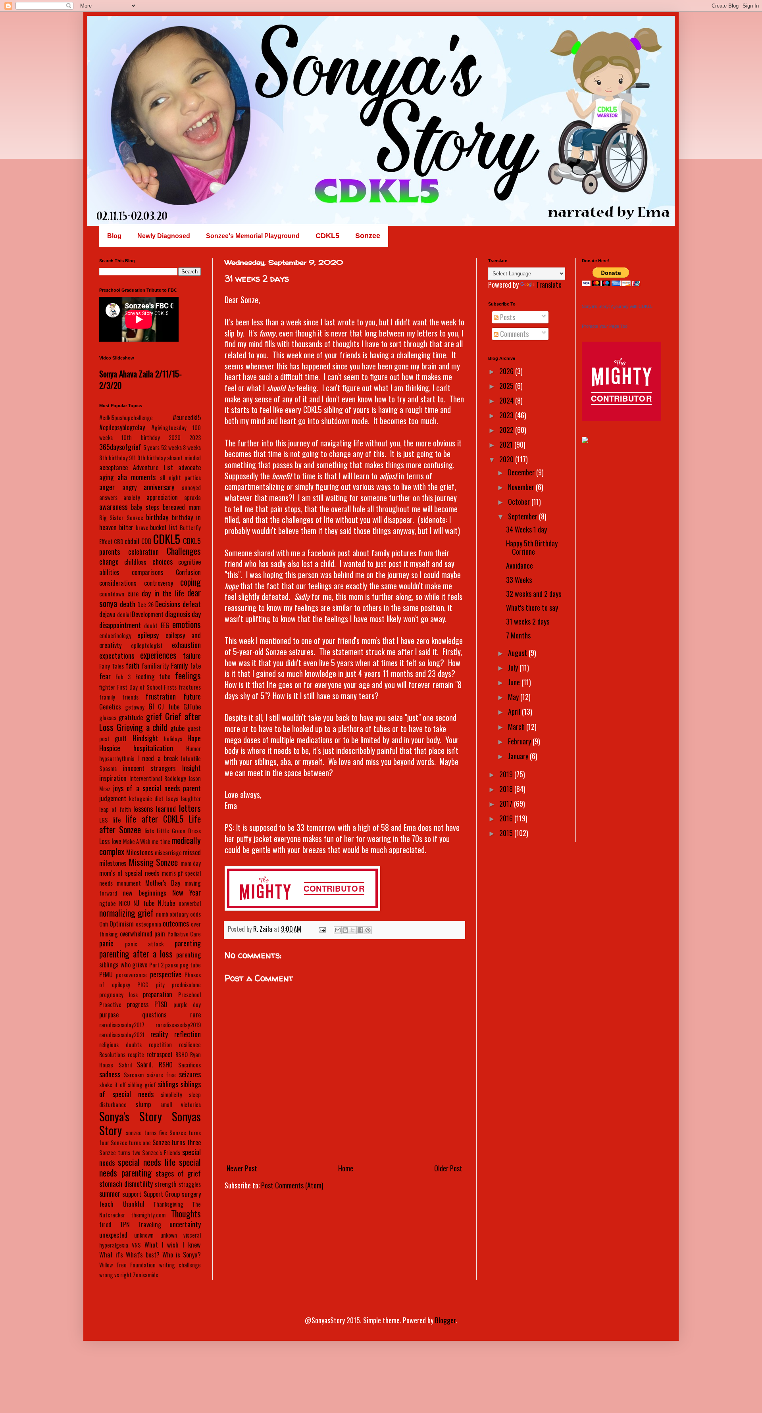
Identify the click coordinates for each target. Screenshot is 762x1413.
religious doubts (120, 1044)
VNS (136, 1245)
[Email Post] (321, 929)
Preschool (189, 994)
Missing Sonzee (153, 861)
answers (108, 497)
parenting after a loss (136, 953)
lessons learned (154, 809)
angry (129, 487)
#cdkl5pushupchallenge (126, 417)
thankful (133, 1204)
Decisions (167, 604)
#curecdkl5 (187, 417)
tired (105, 1224)
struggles (190, 1184)
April (515, 711)
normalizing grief (126, 912)
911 (132, 458)
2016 (506, 818)
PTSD (160, 1004)
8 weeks (192, 447)
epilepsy (148, 635)
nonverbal (190, 903)
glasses (107, 717)
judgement (112, 798)
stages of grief (178, 1173)
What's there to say (532, 607)
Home (345, 1168)
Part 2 (156, 965)
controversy (158, 583)
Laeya (172, 798)
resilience (190, 1044)
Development (148, 614)
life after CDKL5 (154, 818)
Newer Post (242, 1168)
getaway (134, 707)
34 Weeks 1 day (526, 529)
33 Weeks (519, 580)
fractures (190, 687)
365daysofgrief (120, 447)
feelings (188, 675)
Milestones (139, 852)
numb (162, 914)
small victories (180, 1104)
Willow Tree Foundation (127, 1265)
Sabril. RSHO (155, 1064)
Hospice (109, 748)
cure (133, 593)
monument (129, 883)
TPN (125, 1224)
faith (132, 665)
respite (136, 1054)
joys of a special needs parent (157, 788)
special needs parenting (150, 1167)
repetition (160, 1044)
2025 (507, 386)
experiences (158, 654)
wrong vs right (115, 1275)
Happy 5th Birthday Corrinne (532, 547)
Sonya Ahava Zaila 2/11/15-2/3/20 (140, 379)
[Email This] (338, 930)
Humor (193, 748)
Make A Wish (137, 841)
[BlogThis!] (345, 930)
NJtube (166, 903)
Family (179, 665)
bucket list (163, 527)
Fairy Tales (111, 666)
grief (154, 716)
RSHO (181, 1054)
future (192, 696)
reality (159, 1034)
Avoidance (519, 565)
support (131, 1194)
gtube (177, 728)
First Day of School (139, 687)
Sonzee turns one (131, 1142)
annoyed (191, 487)
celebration (143, 551)
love (116, 841)
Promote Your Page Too (604, 326)
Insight (191, 768)
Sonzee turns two (119, 1152)
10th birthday (140, 437)
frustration (161, 696)
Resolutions (112, 1054)
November (522, 487)
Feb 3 (123, 677)
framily (107, 697)
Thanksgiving (168, 1204)
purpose (109, 1014)
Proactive (110, 1004)
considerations (118, 583)
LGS (103, 820)
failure (192, 655)
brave (142, 527)
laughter (191, 798)
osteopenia (148, 924)
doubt (151, 625)
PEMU (106, 974)
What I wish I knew (172, 1245)
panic (106, 943)
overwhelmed (136, 933)
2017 (506, 803)
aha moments (136, 477)
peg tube (190, 965)
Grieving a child (142, 727)
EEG (165, 625)
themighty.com (148, 1215)
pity (160, 984)
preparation (157, 994)
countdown (111, 594)
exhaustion (186, 645)
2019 (506, 774)
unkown (168, 1235)
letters (190, 808)
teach (106, 1204)
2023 (195, 437)
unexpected (113, 1235)
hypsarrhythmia (117, 758)
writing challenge (180, 1265)
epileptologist (147, 645)
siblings (168, 1084)
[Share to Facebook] (360, 930)
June (514, 682)
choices (162, 561)
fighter (107, 687)
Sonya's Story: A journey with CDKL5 (617, 306)
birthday (157, 517)
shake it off (112, 1084)
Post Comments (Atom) (292, 1185)
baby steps (145, 507)
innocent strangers (149, 768)
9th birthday (151, 458)
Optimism (122, 924)
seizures (190, 1074)
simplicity (171, 1094)
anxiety (131, 497)
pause (172, 965)
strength (165, 1184)
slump (143, 1104)
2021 (506, 444)
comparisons (148, 572)
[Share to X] (353, 930)
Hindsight (145, 738)
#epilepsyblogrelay (122, 427)
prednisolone (186, 984)
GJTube (192, 706)
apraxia (192, 497)
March (517, 726)
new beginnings (144, 893)
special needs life (146, 1161)
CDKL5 (166, 539)
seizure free (161, 1075)
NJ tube (143, 903)
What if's (111, 1254)
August (518, 653)
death (127, 604)
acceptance (113, 467)
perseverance (131, 975)
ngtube (107, 903)
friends (130, 697)
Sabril (125, 1065)
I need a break (157, 758)
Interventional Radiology (157, 778)
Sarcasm (134, 1075)
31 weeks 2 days (527, 621)
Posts (506, 317)
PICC (142, 984)
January (519, 756)
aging (106, 477)
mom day (191, 863)
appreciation (162, 497)
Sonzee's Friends (161, 1152)
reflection (187, 1034)
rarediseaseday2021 (121, 1034)
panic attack (144, 944)
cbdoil (132, 541)
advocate (189, 467)
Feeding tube (152, 676)
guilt (121, 738)
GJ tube (168, 706)
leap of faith (115, 809)
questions (154, 1014)
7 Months (518, 635)
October (519, 501)
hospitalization (153, 748)
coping (190, 581)
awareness (113, 507)
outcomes (176, 923)
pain (159, 933)
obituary (179, 914)
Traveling (149, 1224)
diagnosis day (183, 614)
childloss (135, 562)
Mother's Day (162, 883)
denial (124, 614)
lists (149, 831)
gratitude (131, 717)
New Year (186, 892)
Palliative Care (184, 934)
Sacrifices (189, 1065)
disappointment (120, 625)
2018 (506, 789)
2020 (175, 437)
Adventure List (153, 467)
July (514, 667)
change (109, 561)
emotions (186, 624)
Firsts (170, 687)
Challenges (184, 550)
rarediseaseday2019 (178, 1025)
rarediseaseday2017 (121, 1025)
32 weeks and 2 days (533, 593)
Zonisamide (145, 1275)
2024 (507, 400)
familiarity (155, 666)
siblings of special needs (150, 1089)
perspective (165, 974)
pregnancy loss (118, 994)
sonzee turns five (146, 1132)
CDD (146, 541)
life (116, 820)
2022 (507, 430)
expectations (116, 655)
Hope (194, 738)
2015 (506, 833)
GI (151, 706)
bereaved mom (182, 507)
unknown (144, 1235)
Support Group (162, 1194)
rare (195, 1014)
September (523, 516)
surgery (191, 1194)
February (520, 741)
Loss (104, 841)
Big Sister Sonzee (121, 517)
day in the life (163, 593)
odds (195, 914)
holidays (173, 738)
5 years (151, 447)
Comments (513, 334)
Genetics (110, 706)
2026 (507, 371)
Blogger (445, 1320)
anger (107, 487)
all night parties (180, 477)
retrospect (159, 1054)
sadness (109, 1074)
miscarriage (168, 852)
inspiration (113, 778)
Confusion (188, 572)
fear (105, 676)
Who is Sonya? (181, 1254)
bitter (126, 527)
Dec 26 (145, 604)
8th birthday (113, 458)
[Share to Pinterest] (368, 930)
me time (161, 841)
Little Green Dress (179, 831)
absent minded (184, 458)
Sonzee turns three (176, 1142)
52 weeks (171, 447)
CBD (118, 541)
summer (109, 1193)
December (522, 472)
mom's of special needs (129, 873)
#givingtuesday (169, 427)
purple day (187, 1004)
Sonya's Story (130, 1116)
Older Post (448, 1168)
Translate (549, 284)
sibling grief (142, 1084)
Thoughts (186, 1213)
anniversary (159, 487)
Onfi (103, 924)
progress (138, 1004)
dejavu (107, 614)
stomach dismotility (126, 1183)
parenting (188, 943)
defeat (192, 604)
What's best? (143, 1254)
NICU (124, 903)
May (514, 697)
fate (195, 666)
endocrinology (115, 635)
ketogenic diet (146, 798)
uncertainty (185, 1224)
